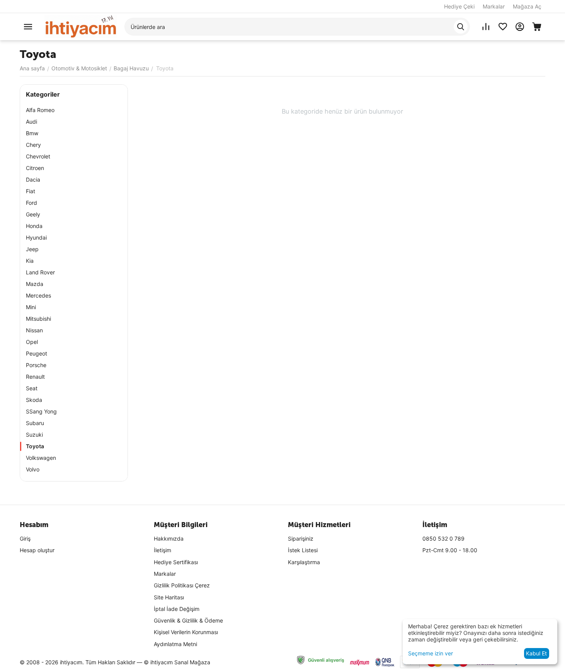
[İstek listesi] (503, 26)
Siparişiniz (300, 538)
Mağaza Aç (527, 6)
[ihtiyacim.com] (80, 26)
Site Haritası (169, 597)
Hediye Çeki (459, 6)
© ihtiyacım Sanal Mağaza (177, 662)
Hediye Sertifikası (176, 562)
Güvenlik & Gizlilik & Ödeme (188, 620)
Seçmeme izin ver (430, 653)
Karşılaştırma (304, 562)
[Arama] (461, 27)
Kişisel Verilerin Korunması (186, 632)
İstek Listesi (303, 550)
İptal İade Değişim (176, 609)
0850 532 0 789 (443, 538)
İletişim (162, 550)
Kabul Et (536, 653)
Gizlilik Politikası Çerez (182, 585)
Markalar (494, 6)
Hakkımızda (169, 538)
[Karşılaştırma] (486, 26)
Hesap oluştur (37, 550)
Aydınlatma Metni (175, 644)
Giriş (25, 538)
